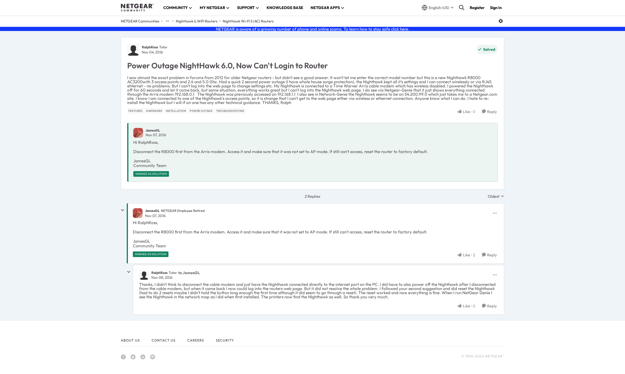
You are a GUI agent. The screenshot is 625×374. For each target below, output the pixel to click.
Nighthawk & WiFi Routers (196, 21)
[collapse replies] (122, 210)
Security (225, 340)
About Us (130, 340)
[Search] (462, 7)
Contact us (164, 340)
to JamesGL (189, 273)
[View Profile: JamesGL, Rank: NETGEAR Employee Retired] (138, 213)
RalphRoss (150, 47)
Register (477, 7)
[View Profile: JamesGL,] (138, 133)
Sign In (496, 7)
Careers (195, 340)
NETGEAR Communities (140, 21)
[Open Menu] (500, 21)
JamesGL (153, 130)
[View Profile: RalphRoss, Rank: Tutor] (133, 49)
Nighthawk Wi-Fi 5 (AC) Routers (248, 21)
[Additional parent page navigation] (167, 21)
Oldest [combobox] (496, 196)
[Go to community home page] (137, 7)
